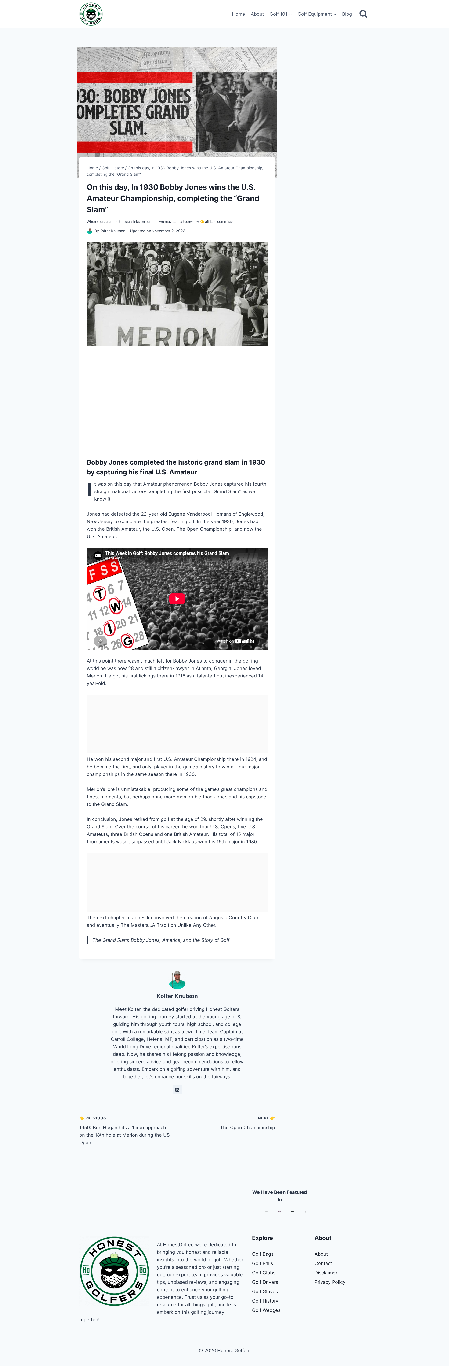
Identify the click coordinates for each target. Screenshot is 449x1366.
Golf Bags (262, 1254)
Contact (323, 1263)
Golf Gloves (265, 1291)
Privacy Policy (330, 1282)
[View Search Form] (363, 14)
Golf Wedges (266, 1310)
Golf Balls (262, 1263)
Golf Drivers (265, 1282)
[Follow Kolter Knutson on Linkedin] (177, 1089)
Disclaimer (326, 1273)
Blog (347, 14)
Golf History (265, 1301)
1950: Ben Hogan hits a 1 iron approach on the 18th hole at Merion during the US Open (124, 1130)
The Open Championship (247, 1123)
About (257, 14)
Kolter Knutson (177, 996)
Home (238, 14)
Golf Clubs (263, 1273)
